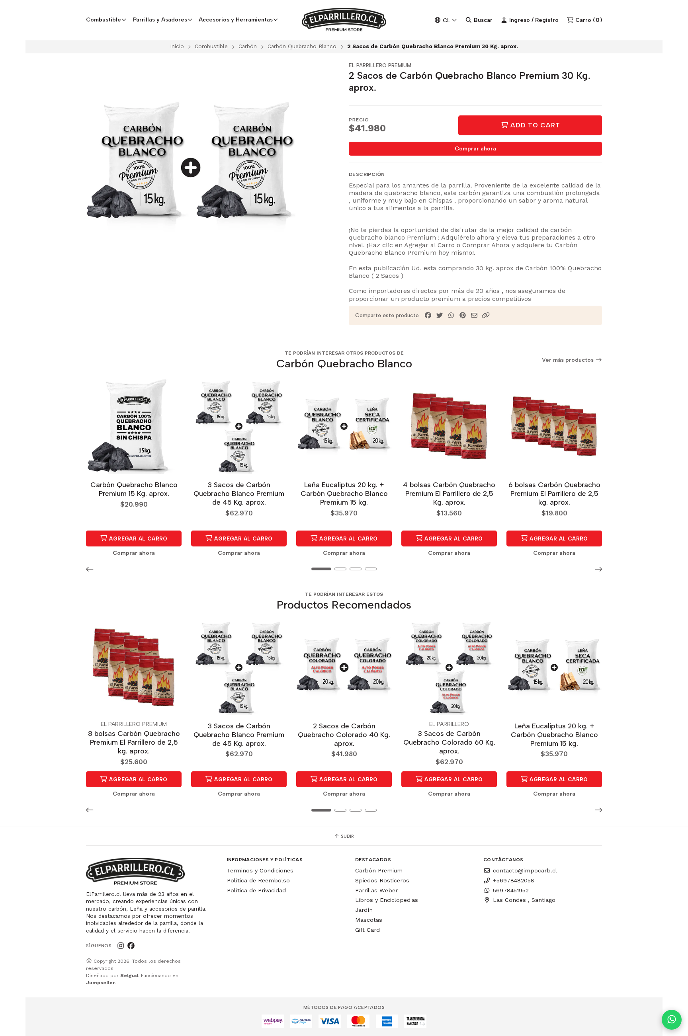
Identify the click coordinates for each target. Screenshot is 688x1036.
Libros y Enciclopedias (386, 900)
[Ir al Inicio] (344, 20)
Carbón (247, 46)
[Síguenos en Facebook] (131, 946)
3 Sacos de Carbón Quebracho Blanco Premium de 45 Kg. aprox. (239, 493)
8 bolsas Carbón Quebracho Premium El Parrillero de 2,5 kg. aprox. (134, 742)
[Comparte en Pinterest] (463, 315)
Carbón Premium (379, 870)
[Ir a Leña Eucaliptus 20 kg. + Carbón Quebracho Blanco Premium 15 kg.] (344, 426)
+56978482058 (513, 880)
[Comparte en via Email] (474, 315)
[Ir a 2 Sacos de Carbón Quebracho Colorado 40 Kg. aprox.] (344, 667)
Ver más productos (568, 360)
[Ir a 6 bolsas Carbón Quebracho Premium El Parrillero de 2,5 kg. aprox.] (554, 426)
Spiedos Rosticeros (382, 880)
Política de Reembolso (258, 880)
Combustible (211, 46)
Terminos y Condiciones (260, 870)
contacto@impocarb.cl (525, 870)
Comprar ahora (475, 148)
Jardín (364, 910)
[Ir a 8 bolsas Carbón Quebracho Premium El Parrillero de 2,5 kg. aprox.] (134, 667)
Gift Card (367, 930)
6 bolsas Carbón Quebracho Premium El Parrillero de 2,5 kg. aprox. (554, 493)
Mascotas (368, 920)
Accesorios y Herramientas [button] (236, 19)
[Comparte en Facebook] (428, 315)
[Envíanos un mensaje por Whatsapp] (672, 1020)
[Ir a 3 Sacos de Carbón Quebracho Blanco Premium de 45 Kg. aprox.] (239, 426)
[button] (486, 315)
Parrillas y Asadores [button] (160, 19)
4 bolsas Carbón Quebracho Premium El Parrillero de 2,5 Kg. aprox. (449, 493)
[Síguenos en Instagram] (120, 946)
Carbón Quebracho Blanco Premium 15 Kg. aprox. (134, 489)
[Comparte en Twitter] (440, 315)
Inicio (177, 46)
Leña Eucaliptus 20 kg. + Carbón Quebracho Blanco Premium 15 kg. (344, 493)
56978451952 (511, 890)
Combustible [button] (103, 19)
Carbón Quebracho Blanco (302, 46)
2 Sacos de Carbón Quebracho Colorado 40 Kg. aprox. (344, 734)
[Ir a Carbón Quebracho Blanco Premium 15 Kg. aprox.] (134, 426)
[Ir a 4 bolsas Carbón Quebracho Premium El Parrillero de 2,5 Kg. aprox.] (449, 426)
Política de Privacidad (256, 890)
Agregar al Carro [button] (138, 538)
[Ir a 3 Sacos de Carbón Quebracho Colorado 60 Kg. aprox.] (449, 667)
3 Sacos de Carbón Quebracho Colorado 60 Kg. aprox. (449, 742)
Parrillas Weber (376, 890)
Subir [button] (347, 836)
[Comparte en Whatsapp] (451, 315)
